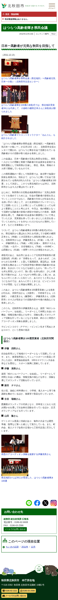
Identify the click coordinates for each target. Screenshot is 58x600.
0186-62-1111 (11, 591)
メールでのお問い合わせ (15, 529)
